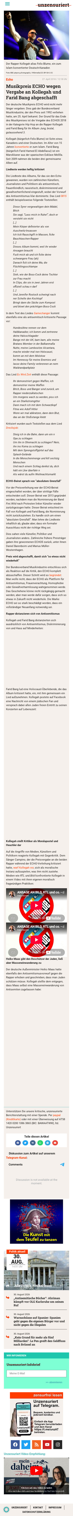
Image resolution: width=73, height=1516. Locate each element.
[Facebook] (15, 1444)
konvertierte (22, 146)
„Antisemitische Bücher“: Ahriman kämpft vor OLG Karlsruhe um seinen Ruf (39, 1301)
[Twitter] (25, 1444)
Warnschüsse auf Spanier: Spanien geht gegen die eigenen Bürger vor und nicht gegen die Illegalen (39, 1321)
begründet (55, 575)
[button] (7, 3)
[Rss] (36, 1444)
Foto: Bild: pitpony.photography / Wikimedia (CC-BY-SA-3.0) (29, 73)
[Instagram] (57, 1444)
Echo (9, 79)
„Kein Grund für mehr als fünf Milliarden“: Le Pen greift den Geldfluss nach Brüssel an (39, 1340)
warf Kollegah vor (23, 867)
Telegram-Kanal (16, 1157)
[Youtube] (47, 1444)
